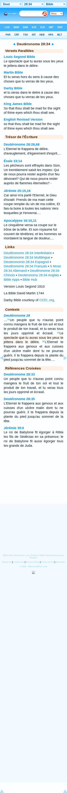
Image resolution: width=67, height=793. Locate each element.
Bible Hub (30, 279)
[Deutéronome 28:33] (4, 366)
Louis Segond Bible (19, 57)
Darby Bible (13, 88)
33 (8, 319)
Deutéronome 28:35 (19, 399)
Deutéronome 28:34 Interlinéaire (28, 253)
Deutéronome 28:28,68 (21, 144)
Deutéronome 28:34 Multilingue (27, 257)
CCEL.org (46, 300)
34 (58, 333)
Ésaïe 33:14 (13, 161)
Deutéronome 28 (17, 315)
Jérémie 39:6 (14, 428)
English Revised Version (23, 119)
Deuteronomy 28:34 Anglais (38, 275)
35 (43, 341)
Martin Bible (13, 72)
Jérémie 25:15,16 (17, 191)
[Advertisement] (33, 480)
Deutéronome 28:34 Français (25, 266)
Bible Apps (12, 279)
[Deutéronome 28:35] (62, 366)
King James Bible (18, 104)
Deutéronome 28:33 (19, 374)
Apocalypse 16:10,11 (20, 220)
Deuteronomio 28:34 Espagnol (26, 262)
